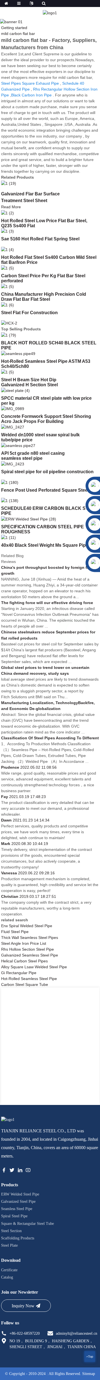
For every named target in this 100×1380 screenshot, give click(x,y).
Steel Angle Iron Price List (23, 943)
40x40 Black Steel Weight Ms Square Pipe (44, 545)
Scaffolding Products (17, 1238)
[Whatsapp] (76, 631)
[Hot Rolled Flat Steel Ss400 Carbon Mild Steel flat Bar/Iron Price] (7, 249)
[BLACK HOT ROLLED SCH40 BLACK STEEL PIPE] (8, 335)
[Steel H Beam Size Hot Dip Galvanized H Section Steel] (7, 372)
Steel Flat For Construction (29, 312)
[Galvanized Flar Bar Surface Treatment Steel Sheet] (8, 183)
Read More (11, 207)
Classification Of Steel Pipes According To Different (50, 738)
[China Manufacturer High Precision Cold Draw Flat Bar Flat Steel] (7, 286)
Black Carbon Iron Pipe (31, 95)
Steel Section (11, 1231)
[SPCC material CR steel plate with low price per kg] (15, 390)
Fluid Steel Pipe (15, 931)
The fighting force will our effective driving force (47, 602)
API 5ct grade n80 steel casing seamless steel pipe (33, 456)
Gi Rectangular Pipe (18, 973)
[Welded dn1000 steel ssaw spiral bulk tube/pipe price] (12, 427)
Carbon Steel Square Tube (24, 984)
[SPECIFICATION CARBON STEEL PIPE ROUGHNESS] (28, 519)
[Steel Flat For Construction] (7, 304)
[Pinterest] (20, 1171)
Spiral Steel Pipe (14, 1216)
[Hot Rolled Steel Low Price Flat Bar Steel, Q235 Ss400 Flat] (7, 212)
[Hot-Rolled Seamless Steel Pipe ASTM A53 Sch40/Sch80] (18, 353)
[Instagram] (28, 1171)
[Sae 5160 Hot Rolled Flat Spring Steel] (7, 231)
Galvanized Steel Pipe (18, 1201)
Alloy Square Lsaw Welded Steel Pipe (34, 967)
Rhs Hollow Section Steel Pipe (27, 949)
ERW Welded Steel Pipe (20, 1194)
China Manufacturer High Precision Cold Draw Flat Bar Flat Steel (43, 297)
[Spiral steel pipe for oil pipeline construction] (12, 463)
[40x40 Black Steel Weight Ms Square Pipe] (8, 537)
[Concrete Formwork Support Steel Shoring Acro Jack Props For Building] (12, 408)
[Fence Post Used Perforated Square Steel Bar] (9, 482)
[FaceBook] (4, 1171)
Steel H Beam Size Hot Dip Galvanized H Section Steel (29, 382)
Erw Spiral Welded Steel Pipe (26, 926)
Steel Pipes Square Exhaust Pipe (30, 83)
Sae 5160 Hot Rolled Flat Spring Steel (40, 238)
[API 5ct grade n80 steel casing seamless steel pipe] (18, 445)
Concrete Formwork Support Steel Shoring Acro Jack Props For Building (46, 419)
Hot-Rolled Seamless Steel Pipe (29, 978)
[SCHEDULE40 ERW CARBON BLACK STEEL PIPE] (9, 500)
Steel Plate (9, 1245)
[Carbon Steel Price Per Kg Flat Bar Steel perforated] (7, 268)
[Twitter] (12, 1171)
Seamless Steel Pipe (16, 1209)
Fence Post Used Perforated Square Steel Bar (49, 490)
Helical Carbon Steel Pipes (24, 961)
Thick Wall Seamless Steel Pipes (29, 937)
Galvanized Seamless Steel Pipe (29, 955)
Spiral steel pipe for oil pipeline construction (47, 471)
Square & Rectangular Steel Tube (27, 1224)
